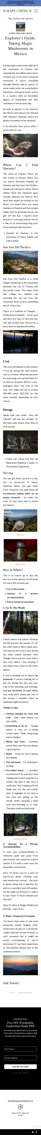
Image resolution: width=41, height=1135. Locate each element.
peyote (18, 109)
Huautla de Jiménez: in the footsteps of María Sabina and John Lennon (22, 237)
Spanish (20, 326)
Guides (12, 33)
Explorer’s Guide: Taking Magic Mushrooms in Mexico (20, 45)
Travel (29, 33)
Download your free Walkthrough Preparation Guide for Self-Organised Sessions (20, 2)
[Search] (29, 10)
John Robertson (26, 993)
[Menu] (35, 10)
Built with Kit (20, 1073)
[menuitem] (29, 10)
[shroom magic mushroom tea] (20, 26)
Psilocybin (20, 33)
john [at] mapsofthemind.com (20, 1101)
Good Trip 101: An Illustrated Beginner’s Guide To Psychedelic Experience (22, 463)
